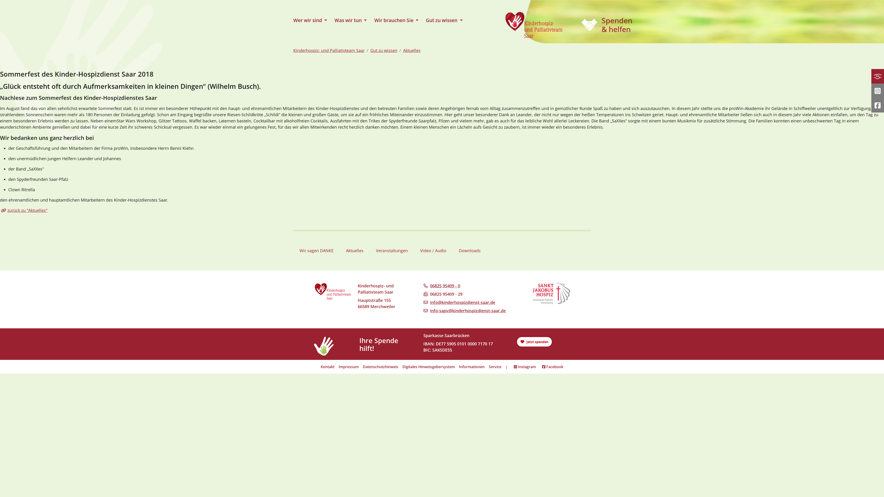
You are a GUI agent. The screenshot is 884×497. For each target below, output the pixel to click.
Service (495, 366)
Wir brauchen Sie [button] (394, 20)
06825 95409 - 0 (445, 286)
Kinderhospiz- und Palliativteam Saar (329, 50)
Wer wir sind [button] (308, 20)
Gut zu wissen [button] (442, 20)
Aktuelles (412, 50)
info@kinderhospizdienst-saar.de (462, 302)
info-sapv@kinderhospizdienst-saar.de (468, 310)
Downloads (470, 250)
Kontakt (327, 366)
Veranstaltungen (392, 250)
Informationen (472, 366)
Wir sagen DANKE (317, 250)
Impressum (349, 366)
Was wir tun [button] (348, 20)
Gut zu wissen (383, 50)
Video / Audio (433, 250)
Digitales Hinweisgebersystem (428, 366)
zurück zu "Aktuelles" (27, 210)
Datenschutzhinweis (380, 366)
